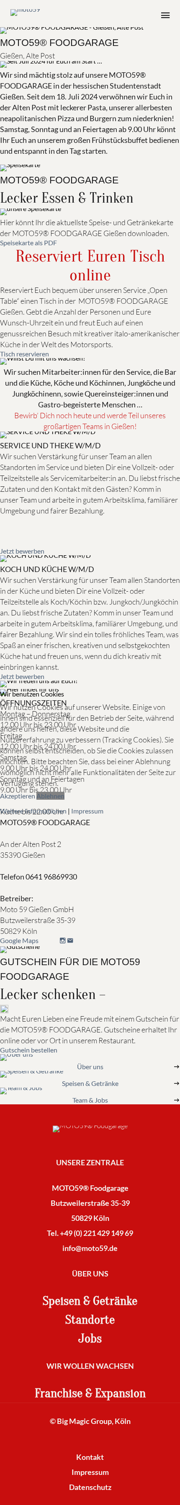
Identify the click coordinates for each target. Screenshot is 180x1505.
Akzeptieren (17, 796)
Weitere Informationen (33, 811)
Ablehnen (50, 796)
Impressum (87, 811)
